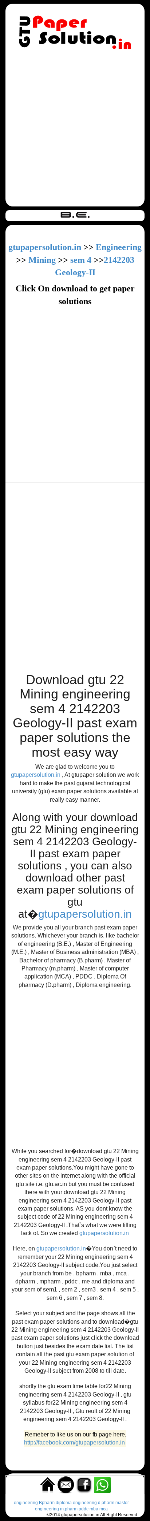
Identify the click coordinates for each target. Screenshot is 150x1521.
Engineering (119, 247)
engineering (26, 1502)
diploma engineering (76, 1502)
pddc (83, 1508)
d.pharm (106, 1502)
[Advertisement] (75, 129)
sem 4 (80, 260)
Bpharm (47, 1502)
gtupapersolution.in (44, 247)
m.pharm (69, 1508)
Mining (42, 260)
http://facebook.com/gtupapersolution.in (74, 1443)
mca (103, 1508)
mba (94, 1508)
